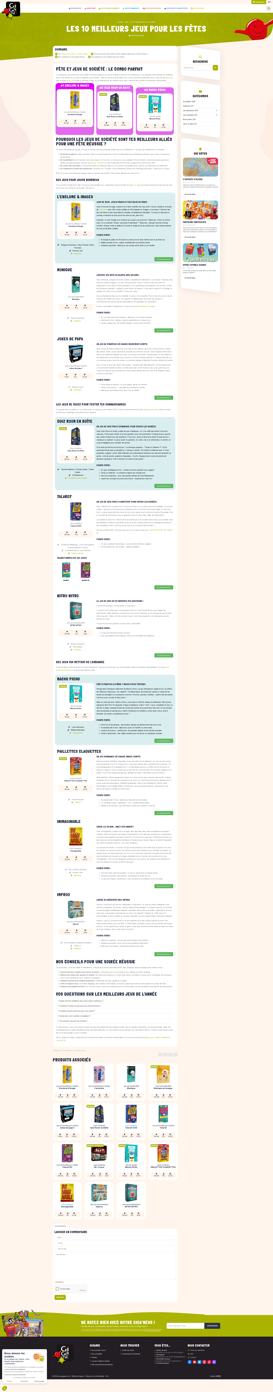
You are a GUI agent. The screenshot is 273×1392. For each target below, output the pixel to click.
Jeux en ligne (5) (190, 124)
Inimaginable (75, 851)
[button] (163, 259)
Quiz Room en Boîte (115, 117)
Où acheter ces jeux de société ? (73, 1021)
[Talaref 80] (85, 572)
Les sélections (67, 1050)
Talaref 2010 (75, 526)
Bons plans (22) (189, 119)
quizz (168, 78)
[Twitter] (199, 1362)
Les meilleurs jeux (79, 1050)
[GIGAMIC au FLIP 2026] (200, 209)
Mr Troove (99, 1167)
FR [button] (269, 2)
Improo (76, 924)
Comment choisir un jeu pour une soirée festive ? (80, 1006)
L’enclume (99, 1088)
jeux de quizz (152, 409)
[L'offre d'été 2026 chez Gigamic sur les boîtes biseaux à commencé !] (200, 252)
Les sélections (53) (190, 110)
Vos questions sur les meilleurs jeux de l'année (107, 57)
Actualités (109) (189, 101)
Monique (75, 299)
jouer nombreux (99, 163)
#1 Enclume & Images (75, 85)
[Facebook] (190, 1362)
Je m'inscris (212, 1326)
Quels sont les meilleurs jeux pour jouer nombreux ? (81, 1001)
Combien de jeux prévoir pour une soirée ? (77, 1011)
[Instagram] (204, 1362)
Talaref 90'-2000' (156, 530)
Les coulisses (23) (190, 115)
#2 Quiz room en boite (114, 87)
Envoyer (60, 1297)
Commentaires (60, 1226)
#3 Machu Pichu (155, 90)
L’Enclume (103, 209)
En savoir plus (190, 194)
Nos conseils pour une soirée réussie (71, 57)
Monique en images (163, 1088)
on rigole (137, 185)
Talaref (163, 1128)
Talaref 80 (67, 1167)
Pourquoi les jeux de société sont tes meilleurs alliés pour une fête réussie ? (121, 54)
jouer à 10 (71, 80)
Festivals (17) (188, 106)
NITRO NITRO (75, 625)
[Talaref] (66, 572)
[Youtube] (194, 1362)
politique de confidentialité (153, 1330)
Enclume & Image (75, 115)
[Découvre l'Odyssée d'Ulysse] (200, 167)
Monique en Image (146, 306)
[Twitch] (214, 1362)
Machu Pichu (154, 119)
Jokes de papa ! (76, 368)
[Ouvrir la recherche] (268, 8)
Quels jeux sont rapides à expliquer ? (75, 1016)
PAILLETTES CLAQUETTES (75, 781)
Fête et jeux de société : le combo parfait (72, 54)
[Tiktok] (209, 1362)
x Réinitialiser (59, 1282)
